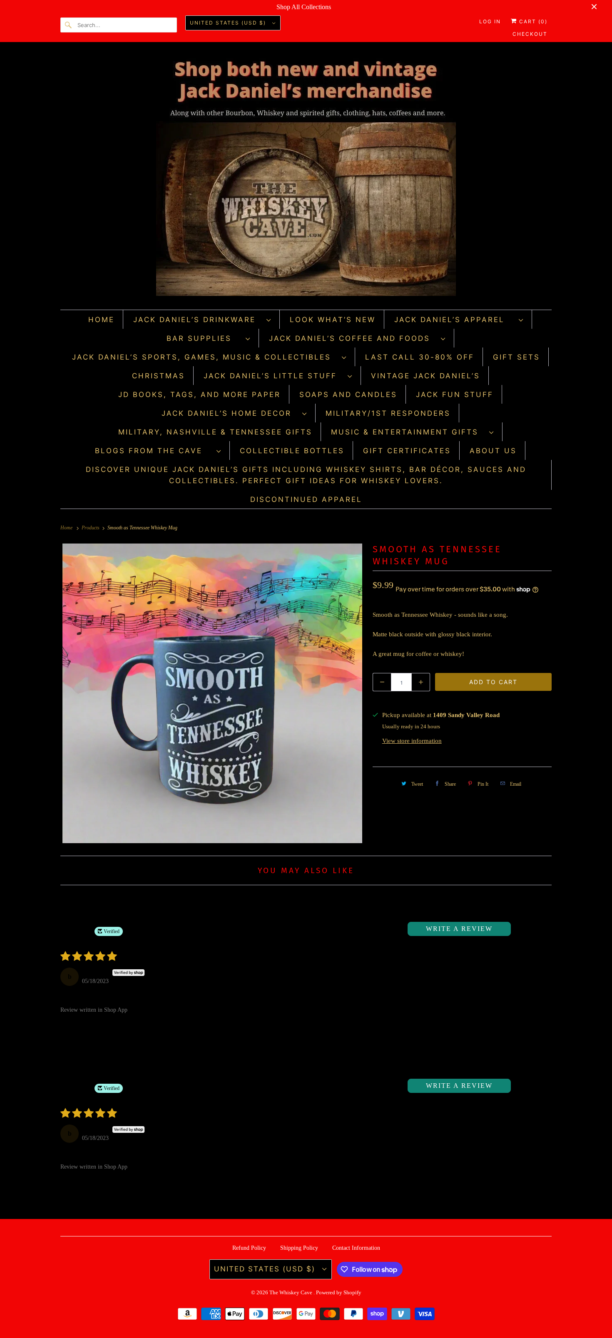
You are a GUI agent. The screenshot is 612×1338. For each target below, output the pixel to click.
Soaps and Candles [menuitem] (348, 394)
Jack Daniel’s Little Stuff (273, 376)
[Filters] (523, 929)
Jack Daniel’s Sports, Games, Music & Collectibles (205, 357)
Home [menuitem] (101, 319)
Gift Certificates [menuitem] (407, 451)
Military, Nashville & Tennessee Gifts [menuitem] (215, 432)
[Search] (68, 24)
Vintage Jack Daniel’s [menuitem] (425, 376)
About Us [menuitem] (493, 451)
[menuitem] (202, 319)
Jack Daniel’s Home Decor (230, 413)
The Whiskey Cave (291, 1292)
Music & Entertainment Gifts (408, 432)
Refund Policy (249, 1248)
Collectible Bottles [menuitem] (292, 451)
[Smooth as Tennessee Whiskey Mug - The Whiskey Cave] (212, 693)
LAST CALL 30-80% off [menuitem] (419, 357)
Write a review (459, 928)
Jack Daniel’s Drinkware (197, 319)
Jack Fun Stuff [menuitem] (454, 394)
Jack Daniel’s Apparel (454, 319)
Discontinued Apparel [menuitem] (306, 499)
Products (91, 528)
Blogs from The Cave (153, 451)
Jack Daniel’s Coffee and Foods (353, 338)
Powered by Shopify (338, 1292)
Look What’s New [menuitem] (333, 319)
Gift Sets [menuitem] (516, 357)
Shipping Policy (299, 1248)
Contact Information (356, 1248)
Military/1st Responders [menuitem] (388, 413)
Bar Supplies (204, 338)
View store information (412, 740)
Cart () (532, 21)
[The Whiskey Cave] (306, 178)
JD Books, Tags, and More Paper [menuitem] (199, 394)
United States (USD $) (229, 23)
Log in (490, 21)
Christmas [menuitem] (158, 376)
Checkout (529, 34)
